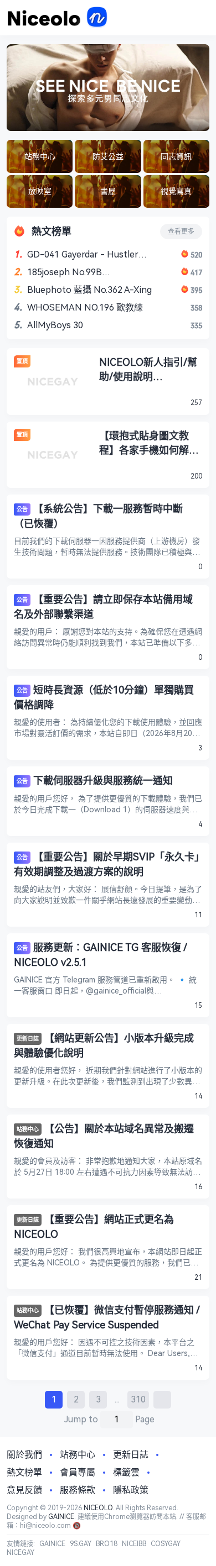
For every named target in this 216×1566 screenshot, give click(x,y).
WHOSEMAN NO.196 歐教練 (85, 307)
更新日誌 (28, 1039)
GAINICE (61, 1517)
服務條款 (77, 1490)
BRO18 (106, 1544)
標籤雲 (126, 1472)
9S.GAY (80, 1544)
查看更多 (181, 231)
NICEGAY (20, 1553)
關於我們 (24, 1454)
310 (138, 1399)
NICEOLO (98, 1508)
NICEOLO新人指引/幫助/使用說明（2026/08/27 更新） (148, 370)
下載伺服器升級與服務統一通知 (103, 780)
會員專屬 (77, 1472)
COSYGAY (166, 1544)
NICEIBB (134, 1544)
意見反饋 (24, 1490)
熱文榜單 (24, 1472)
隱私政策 (130, 1490)
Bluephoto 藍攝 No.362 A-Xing (89, 290)
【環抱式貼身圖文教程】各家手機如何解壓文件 (149, 444)
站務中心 (28, 1129)
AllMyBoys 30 (55, 325)
